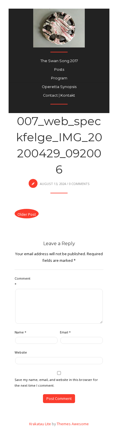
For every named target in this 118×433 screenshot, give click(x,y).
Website (21, 352)
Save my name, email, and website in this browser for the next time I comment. (56, 382)
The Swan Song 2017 (59, 61)
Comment (22, 281)
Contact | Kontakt (59, 95)
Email (65, 332)
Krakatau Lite (40, 423)
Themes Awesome (73, 423)
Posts (59, 69)
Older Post (26, 214)
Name (20, 332)
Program (59, 78)
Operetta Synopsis (59, 87)
